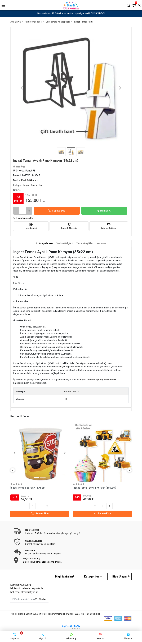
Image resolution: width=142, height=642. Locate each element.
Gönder (42, 599)
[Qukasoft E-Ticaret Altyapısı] (71, 627)
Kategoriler (91, 576)
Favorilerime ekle (24, 218)
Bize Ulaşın (119, 576)
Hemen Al (105, 210)
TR (65, 399)
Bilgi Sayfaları (64, 576)
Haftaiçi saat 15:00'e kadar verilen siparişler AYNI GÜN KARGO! (71, 13)
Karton (76, 391)
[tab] (44, 243)
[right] (129, 470)
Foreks (67, 391)
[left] (13, 470)
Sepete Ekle (58, 210)
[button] (134, 5)
